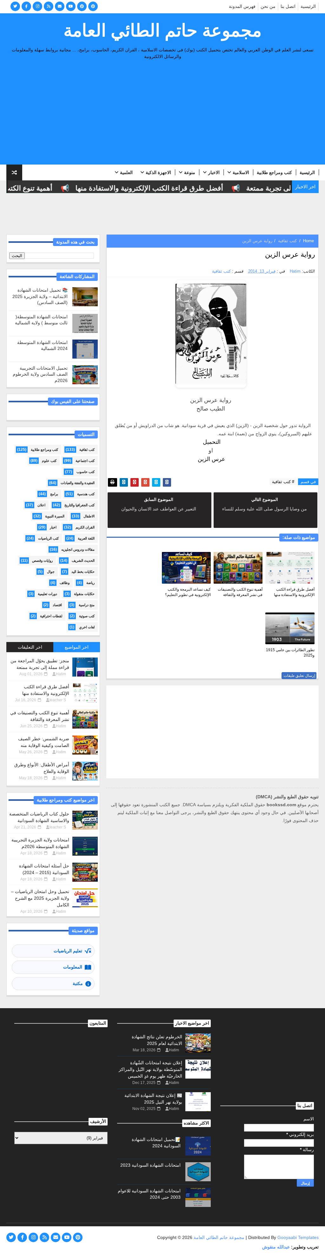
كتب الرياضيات (48, 538)
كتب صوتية (87, 616)
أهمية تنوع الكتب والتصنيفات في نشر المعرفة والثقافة (240, 592)
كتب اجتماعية (85, 461)
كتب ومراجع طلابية (274, 172)
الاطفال (89, 516)
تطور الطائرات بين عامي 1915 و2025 (290, 653)
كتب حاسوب (85, 472)
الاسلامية (241, 172)
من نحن (268, 6)
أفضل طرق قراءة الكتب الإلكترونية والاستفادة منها (161, 188)
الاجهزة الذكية (158, 172)
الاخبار (214, 172)
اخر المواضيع (77, 647)
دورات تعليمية (47, 594)
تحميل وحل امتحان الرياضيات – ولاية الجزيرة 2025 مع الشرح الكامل (40, 898)
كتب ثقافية (287, 240)
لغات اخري (87, 627)
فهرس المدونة (242, 6)
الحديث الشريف (83, 560)
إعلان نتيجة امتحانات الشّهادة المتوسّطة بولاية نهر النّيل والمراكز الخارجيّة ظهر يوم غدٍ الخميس (150, 1069)
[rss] (48, 6)
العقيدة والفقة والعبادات (78, 483)
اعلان (41, 505)
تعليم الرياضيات (68, 950)
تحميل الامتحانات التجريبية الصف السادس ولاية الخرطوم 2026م (40, 374)
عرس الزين (210, 459)
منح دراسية (87, 605)
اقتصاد (57, 605)
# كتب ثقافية (283, 481)
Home (308, 240)
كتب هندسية (86, 494)
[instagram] (37, 6)
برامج (54, 494)
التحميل (211, 442)
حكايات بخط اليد (83, 572)
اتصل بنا (288, 6)
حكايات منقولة (84, 594)
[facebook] (26, 6)
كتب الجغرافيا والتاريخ (79, 505)
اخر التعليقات (30, 647)
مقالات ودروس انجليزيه (78, 549)
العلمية (126, 172)
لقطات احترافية (51, 616)
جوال (51, 572)
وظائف (65, 583)
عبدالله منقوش (276, 1246)
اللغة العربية (86, 538)
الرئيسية (308, 6)
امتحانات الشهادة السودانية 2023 (150, 1165)
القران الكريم (85, 527)
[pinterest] (82, 6)
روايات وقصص (42, 560)
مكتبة (78, 983)
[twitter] (15, 6)
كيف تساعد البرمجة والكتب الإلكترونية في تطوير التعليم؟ (188, 592)
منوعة (189, 172)
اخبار (53, 527)
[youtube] (71, 6)
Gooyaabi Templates (298, 1237)
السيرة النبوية (54, 516)
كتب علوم (49, 461)
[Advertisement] (163, 113)
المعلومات (72, 966)
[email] (59, 6)
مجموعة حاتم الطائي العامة (162, 30)
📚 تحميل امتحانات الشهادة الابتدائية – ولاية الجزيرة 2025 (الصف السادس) (40, 296)
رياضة (90, 583)
